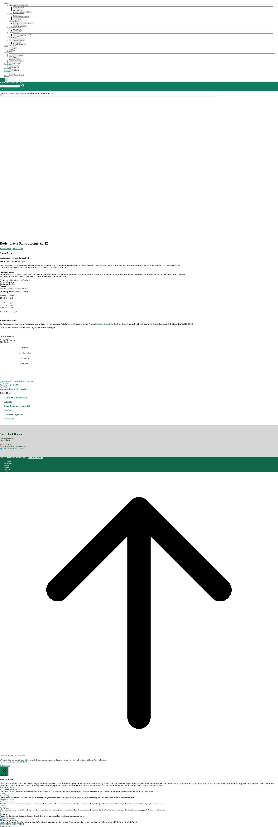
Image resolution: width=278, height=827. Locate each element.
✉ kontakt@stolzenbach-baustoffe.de (13, 446)
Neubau (11, 14)
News (6, 46)
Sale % (6, 76)
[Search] (23, 86)
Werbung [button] (3, 806)
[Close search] (2, 89)
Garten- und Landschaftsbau (18, 5)
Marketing (12, 45)
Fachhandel (8, 64)
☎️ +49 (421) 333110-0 (8, 444)
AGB (6, 471)
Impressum (8, 469)
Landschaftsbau (5, 381)
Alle (14, 70)
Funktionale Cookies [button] (7, 787)
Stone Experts (18, 249)
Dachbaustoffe (14, 32)
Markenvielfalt (14, 67)
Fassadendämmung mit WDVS (23, 23)
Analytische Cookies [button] (7, 800)
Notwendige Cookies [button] (7, 818)
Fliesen (6, 52)
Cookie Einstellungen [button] (8, 762)
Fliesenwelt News (15, 63)
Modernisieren (14, 21)
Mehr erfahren (5, 766)
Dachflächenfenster (19, 44)
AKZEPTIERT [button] (21, 762)
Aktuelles (7, 461)
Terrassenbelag (16, 381)
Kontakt (7, 72)
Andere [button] (2, 812)
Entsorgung (8, 467)
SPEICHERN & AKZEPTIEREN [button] (12, 824)
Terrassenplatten (18, 7)
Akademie (7, 68)
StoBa (6, 3)
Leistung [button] (3, 794)
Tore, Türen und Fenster (17, 40)
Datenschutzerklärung (16, 75)
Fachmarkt (8, 463)
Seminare (12, 50)
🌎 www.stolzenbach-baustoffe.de (12, 449)
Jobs (10, 51)
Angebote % (13, 48)
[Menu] (6, 80)
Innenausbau (13, 27)
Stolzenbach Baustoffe (7, 93)
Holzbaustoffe (13, 37)
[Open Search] (2, 80)
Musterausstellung (19, 13)
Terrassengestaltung (27, 381)
